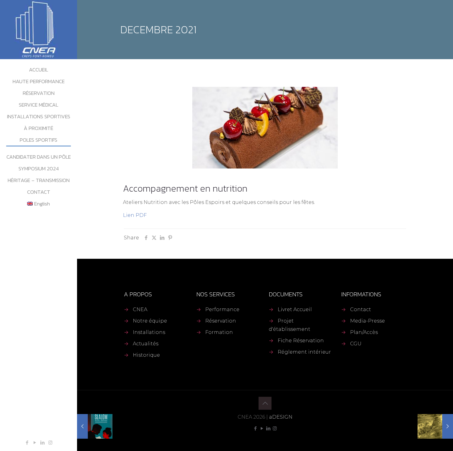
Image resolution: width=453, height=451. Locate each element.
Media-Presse (367, 321)
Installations (149, 332)
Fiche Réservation (301, 340)
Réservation (220, 321)
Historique (146, 355)
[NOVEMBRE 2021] (94, 426)
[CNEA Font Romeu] (38, 29)
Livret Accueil (295, 309)
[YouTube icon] (35, 442)
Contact (360, 309)
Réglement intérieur (304, 352)
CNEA (140, 309)
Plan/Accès (364, 332)
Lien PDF (135, 215)
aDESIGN (280, 417)
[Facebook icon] (27, 442)
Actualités (145, 344)
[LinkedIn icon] (42, 442)
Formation (219, 332)
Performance (222, 309)
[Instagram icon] (50, 442)
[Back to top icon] (265, 403)
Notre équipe (150, 321)
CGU (355, 344)
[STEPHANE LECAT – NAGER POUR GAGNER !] (435, 426)
